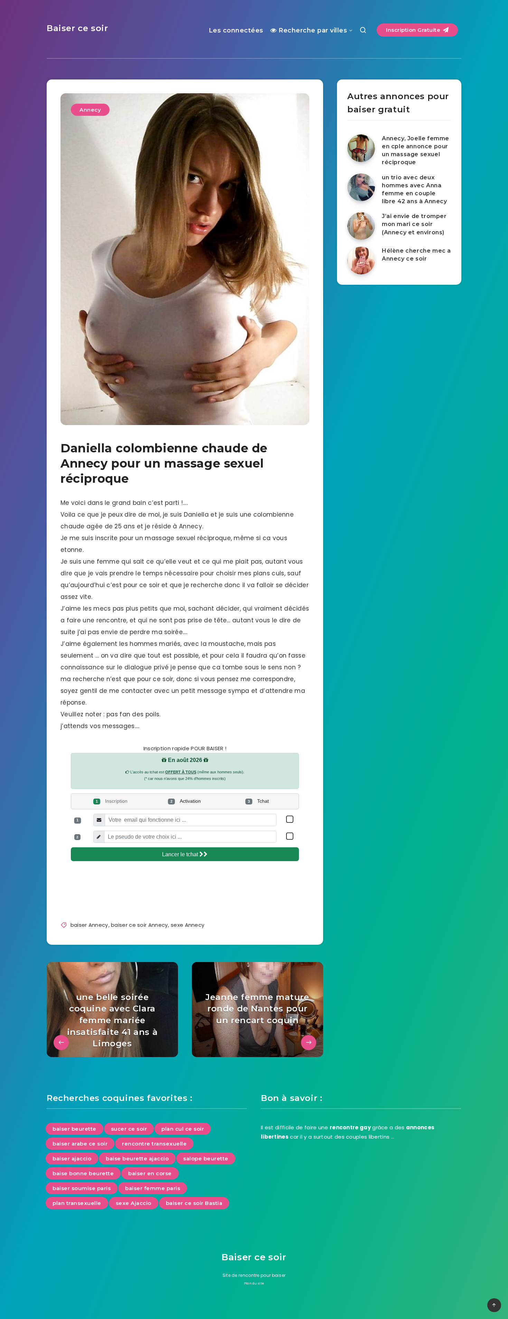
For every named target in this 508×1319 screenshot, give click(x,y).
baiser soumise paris (82, 1188)
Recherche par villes (312, 30)
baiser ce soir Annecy (139, 925)
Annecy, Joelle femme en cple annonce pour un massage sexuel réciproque (415, 150)
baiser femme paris (152, 1188)
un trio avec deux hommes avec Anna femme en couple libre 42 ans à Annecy (414, 189)
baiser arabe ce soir (80, 1143)
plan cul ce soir (182, 1128)
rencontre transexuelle (154, 1143)
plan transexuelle (77, 1203)
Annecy (90, 109)
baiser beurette (74, 1128)
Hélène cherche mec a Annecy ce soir (416, 254)
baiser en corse (150, 1173)
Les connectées (236, 30)
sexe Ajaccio (133, 1203)
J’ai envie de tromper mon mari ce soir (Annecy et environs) (414, 224)
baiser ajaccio (72, 1158)
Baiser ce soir (77, 28)
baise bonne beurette (83, 1173)
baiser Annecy (89, 925)
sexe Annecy (187, 925)
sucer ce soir (129, 1128)
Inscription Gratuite (414, 30)
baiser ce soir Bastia (194, 1203)
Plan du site (254, 1283)
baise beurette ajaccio (137, 1158)
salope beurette (205, 1158)
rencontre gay (350, 1127)
